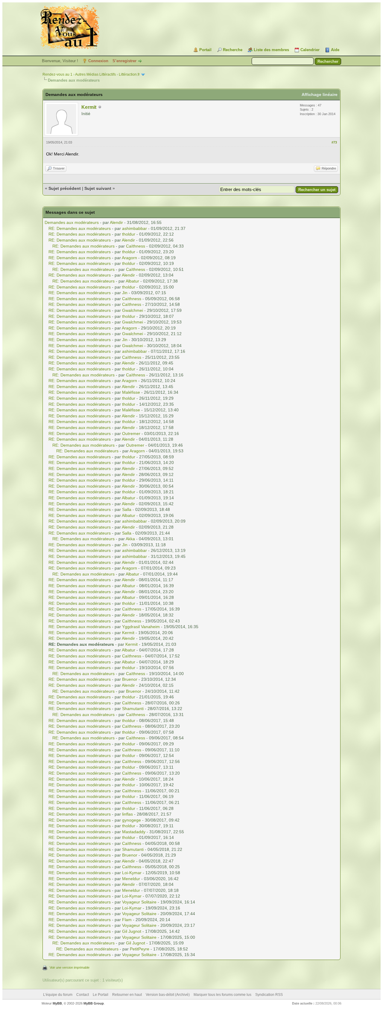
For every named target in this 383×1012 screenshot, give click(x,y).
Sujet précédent (64, 188)
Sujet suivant (97, 188)
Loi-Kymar (132, 872)
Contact (82, 995)
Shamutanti (133, 708)
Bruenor (129, 679)
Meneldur (131, 878)
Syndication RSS (269, 995)
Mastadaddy (133, 831)
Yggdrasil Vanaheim (141, 626)
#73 (334, 142)
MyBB (57, 1003)
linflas (127, 814)
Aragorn (129, 257)
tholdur (128, 234)
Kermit (88, 107)
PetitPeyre (139, 949)
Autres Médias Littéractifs (95, 74)
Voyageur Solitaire (139, 902)
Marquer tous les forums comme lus (222, 995)
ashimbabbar (134, 228)
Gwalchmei (132, 310)
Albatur (132, 281)
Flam (127, 919)
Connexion (98, 61)
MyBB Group (93, 1003)
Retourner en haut (127, 995)
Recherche (232, 50)
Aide (335, 50)
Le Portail (100, 995)
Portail (205, 50)
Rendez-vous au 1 (57, 74)
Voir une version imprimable (69, 967)
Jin (124, 292)
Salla (126, 509)
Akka (130, 538)
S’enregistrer (124, 61)
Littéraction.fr (129, 74)
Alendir (116, 222)
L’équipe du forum (57, 995)
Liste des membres (271, 50)
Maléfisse (131, 392)
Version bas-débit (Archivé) (168, 995)
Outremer (131, 433)
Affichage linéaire (320, 94)
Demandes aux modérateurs (72, 222)
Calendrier (310, 50)
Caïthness (135, 246)
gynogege (131, 820)
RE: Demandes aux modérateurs (79, 228)
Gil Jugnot (131, 931)
